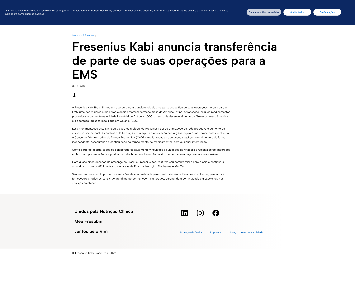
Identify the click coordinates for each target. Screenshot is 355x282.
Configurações (327, 12)
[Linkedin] (184, 213)
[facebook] (215, 213)
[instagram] (200, 213)
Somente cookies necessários (264, 12)
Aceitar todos (297, 12)
